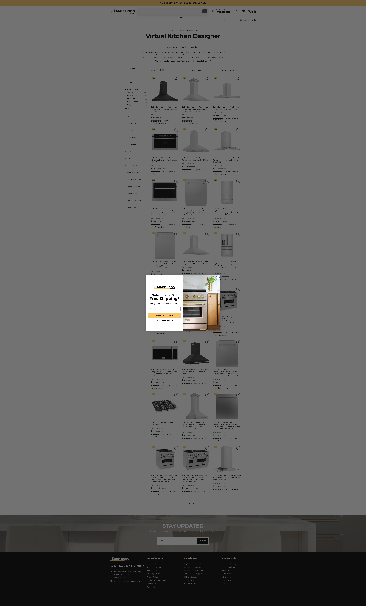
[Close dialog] (217, 277)
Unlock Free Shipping (164, 315)
